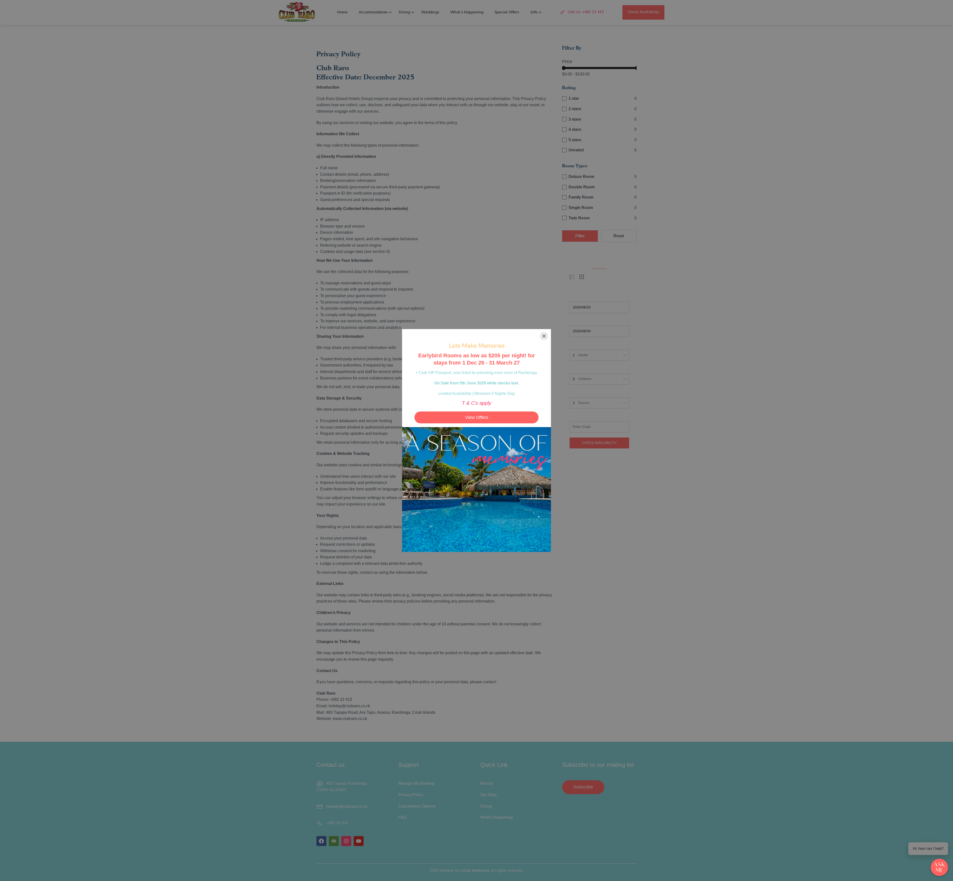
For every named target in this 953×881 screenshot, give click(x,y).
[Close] (544, 336)
